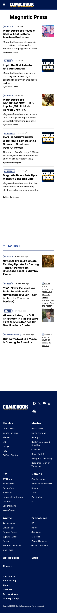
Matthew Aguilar (11, 52)
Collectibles (11, 557)
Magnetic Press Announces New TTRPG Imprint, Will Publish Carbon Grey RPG (18, 104)
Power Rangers (38, 541)
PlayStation (37, 496)
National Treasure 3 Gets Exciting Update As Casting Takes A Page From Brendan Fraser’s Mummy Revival (21, 267)
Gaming (7, 61)
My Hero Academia (12, 545)
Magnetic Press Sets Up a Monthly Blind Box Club (20, 177)
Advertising (9, 581)
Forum (7, 566)
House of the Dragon (13, 496)
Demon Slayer (10, 532)
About (6, 585)
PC (32, 501)
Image (6, 446)
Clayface (35, 449)
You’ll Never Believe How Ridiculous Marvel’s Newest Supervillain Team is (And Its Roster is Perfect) (20, 295)
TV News (7, 479)
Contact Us (9, 576)
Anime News (9, 523)
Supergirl (35, 437)
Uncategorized (11, 334)
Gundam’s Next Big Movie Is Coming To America (20, 340)
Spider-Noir (8, 488)
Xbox (33, 492)
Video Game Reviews (41, 483)
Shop (34, 557)
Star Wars (36, 532)
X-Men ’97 (8, 492)
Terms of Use (10, 594)
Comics (7, 26)
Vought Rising (9, 505)
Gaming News (38, 479)
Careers (7, 590)
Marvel (6, 437)
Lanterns (7, 501)
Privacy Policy (11, 599)
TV (5, 474)
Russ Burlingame (12, 197)
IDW (5, 450)
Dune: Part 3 (37, 453)
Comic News (9, 428)
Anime (7, 518)
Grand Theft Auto (40, 545)
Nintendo (35, 488)
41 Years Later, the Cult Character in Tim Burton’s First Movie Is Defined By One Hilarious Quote (20, 320)
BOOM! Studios (10, 455)
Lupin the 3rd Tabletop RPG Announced (18, 67)
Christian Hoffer (11, 87)
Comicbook (9, 133)
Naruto (6, 541)
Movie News (37, 428)
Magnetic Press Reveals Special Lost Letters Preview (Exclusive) (19, 34)
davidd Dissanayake (13, 162)
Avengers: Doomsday (41, 458)
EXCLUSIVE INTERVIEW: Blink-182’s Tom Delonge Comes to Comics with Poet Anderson (19, 142)
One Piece (8, 549)
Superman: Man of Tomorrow (40, 464)
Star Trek (35, 536)
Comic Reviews (10, 432)
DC (4, 441)
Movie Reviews (38, 432)
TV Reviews (8, 483)
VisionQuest (9, 510)
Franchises (39, 518)
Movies (7, 256)
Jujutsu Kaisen (10, 536)
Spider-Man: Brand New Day (40, 443)
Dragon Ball (8, 527)
